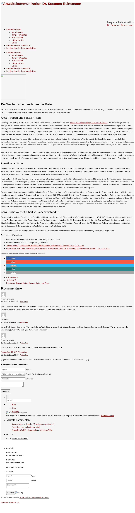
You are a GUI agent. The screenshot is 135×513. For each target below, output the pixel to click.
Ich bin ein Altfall (33, 427)
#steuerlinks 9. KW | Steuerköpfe (24, 430)
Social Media (17, 32)
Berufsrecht (10, 283)
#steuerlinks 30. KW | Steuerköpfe (14, 352)
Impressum (5, 502)
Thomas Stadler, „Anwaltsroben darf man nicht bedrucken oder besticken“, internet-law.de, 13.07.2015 (45, 246)
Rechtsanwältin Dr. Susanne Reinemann (34, 498)
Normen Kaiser (17, 424)
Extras (14, 43)
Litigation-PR (18, 40)
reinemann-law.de (107, 416)
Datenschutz (14, 502)
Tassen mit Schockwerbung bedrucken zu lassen (88, 123)
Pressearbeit (17, 37)
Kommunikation (13, 29)
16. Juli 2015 (11, 280)
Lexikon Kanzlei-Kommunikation (21, 48)
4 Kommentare (12, 277)
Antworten (24, 302)
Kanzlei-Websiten (19, 35)
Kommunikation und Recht (18, 45)
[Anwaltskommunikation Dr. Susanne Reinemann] (41, 4)
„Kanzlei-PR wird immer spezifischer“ (40, 424)
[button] (10, 258)
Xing (14, 408)
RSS (14, 404)
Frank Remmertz (18, 427)
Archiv (8, 438)
